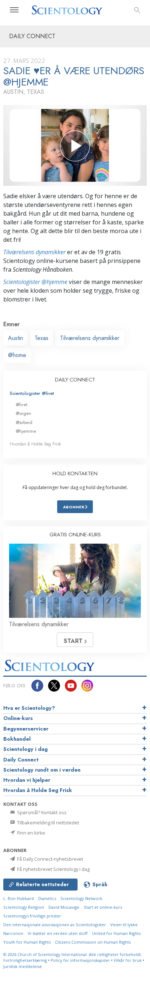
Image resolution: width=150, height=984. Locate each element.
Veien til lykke (124, 924)
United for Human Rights (116, 933)
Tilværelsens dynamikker (34, 252)
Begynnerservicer (25, 728)
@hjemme (26, 431)
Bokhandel (17, 739)
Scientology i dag (25, 749)
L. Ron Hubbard (18, 898)
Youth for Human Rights (27, 942)
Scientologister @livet (32, 393)
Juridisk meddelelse (22, 966)
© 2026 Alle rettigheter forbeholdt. (72, 954)
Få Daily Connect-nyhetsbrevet (49, 859)
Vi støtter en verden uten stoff (58, 933)
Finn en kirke (30, 832)
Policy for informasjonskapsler (80, 960)
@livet (21, 404)
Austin (15, 338)
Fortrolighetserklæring (25, 960)
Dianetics (47, 898)
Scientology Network (81, 898)
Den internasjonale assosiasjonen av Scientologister (54, 924)
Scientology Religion (23, 907)
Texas (41, 338)
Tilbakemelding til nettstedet (47, 822)
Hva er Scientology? (29, 708)
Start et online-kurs (103, 907)
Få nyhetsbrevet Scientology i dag (53, 869)
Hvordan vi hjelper (26, 780)
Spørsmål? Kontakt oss (41, 812)
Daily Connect (21, 759)
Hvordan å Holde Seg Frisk (35, 443)
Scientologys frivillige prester (32, 916)
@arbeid (24, 422)
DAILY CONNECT (75, 379)
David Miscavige (63, 907)
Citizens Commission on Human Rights (93, 942)
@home (17, 355)
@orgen (23, 413)
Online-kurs (18, 718)
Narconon (13, 933)
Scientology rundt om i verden (41, 769)
